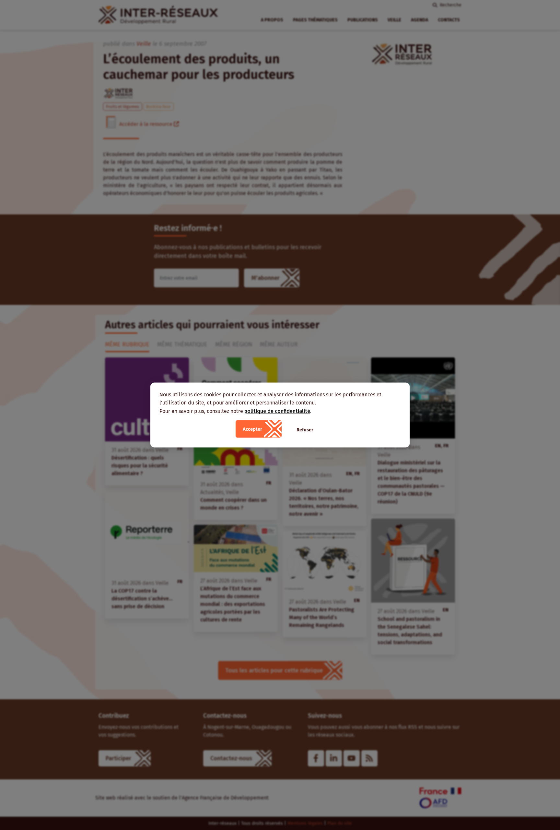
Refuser (305, 430)
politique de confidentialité (277, 411)
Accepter (252, 429)
